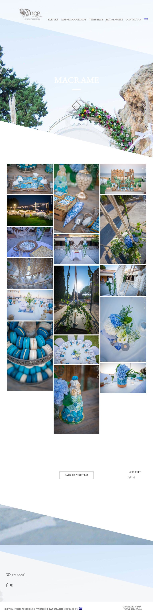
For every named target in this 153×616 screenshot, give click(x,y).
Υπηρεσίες (96, 19)
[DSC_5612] (30, 242)
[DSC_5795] (123, 329)
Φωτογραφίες (114, 19)
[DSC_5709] (76, 300)
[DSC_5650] (30, 273)
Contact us (133, 19)
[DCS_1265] (76, 399)
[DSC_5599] (123, 229)
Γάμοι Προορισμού (73, 19)
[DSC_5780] (30, 305)
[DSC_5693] (123, 280)
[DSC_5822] (123, 378)
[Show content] (76, 106)
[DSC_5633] (76, 249)
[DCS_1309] (123, 179)
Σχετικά (53, 19)
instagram (15, 585)
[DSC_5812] (76, 349)
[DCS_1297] (30, 179)
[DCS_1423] (30, 210)
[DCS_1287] (30, 356)
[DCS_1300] (76, 198)
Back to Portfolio (76, 475)
